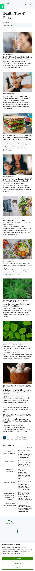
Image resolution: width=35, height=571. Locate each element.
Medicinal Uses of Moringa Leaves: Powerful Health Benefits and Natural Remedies (16, 348)
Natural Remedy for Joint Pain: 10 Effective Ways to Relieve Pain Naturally (17, 97)
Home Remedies (20, 386)
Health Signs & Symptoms (11, 135)
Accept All (17, 558)
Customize (17, 563)
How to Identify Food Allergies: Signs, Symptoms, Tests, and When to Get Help (17, 139)
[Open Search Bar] (25, 4)
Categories (6, 22)
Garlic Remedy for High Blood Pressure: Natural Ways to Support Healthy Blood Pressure (17, 392)
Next (24, 437)
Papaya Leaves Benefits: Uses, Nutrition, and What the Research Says (24, 487)
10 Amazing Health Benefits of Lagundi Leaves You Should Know (16, 305)
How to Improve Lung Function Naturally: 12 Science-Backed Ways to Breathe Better (16, 222)
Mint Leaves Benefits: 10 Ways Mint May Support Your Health (25, 464)
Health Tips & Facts (9, 54)
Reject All (17, 568)
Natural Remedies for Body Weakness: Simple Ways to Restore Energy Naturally (17, 265)
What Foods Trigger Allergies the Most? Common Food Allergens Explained (17, 180)
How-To (18, 218)
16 (20, 437)
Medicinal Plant (14, 301)
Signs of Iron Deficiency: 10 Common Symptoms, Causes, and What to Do (24, 475)
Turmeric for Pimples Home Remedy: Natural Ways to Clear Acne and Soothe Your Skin (17, 421)
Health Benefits (8, 300)
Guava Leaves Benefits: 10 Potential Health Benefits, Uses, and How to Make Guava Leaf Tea (25, 508)
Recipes (9, 416)
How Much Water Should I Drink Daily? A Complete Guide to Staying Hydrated (17, 58)
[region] (17, 556)
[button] (2, 6)
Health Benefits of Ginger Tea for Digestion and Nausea (25, 498)
